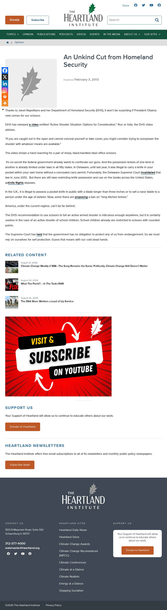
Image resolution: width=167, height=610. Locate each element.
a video (33, 124)
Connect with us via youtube (151, 5)
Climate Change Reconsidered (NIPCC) (78, 553)
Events (95, 34)
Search (157, 20)
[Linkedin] (5, 83)
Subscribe (37, 20)
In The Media (111, 34)
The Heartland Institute (83, 14)
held (39, 234)
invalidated (148, 172)
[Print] (5, 96)
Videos (81, 34)
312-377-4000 (15, 543)
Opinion (28, 34)
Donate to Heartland (23, 426)
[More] (5, 103)
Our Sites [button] (150, 34)
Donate (14, 19)
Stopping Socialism (71, 590)
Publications (46, 34)
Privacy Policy (53, 605)
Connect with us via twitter (143, 5)
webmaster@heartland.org (22, 548)
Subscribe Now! (20, 464)
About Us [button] (130, 34)
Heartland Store (69, 537)
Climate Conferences (72, 562)
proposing (81, 197)
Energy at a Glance (71, 583)
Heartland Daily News (73, 530)
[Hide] (3, 109)
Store (125, 5)
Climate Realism (69, 576)
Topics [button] (11, 34)
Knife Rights (16, 182)
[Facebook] (5, 70)
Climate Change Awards (74, 544)
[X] (5, 77)
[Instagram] (5, 90)
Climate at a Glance (71, 569)
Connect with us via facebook (135, 5)
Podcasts (66, 34)
